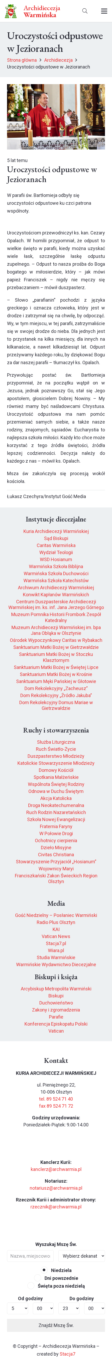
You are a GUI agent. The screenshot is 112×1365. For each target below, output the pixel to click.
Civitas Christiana (56, 854)
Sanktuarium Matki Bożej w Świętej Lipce (56, 667)
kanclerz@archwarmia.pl (56, 1169)
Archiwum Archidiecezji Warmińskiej (56, 587)
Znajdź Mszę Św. (56, 1325)
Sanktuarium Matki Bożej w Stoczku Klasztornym (56, 657)
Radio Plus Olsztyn (56, 922)
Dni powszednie (60, 1278)
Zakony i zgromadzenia (56, 1010)
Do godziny (82, 1298)
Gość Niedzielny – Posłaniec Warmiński (56, 915)
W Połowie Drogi (56, 833)
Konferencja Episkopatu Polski (56, 1024)
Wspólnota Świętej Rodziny (56, 784)
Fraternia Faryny (56, 826)
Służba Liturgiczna (56, 742)
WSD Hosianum (56, 559)
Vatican (56, 1031)
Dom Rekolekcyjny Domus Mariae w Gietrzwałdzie (56, 705)
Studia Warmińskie (56, 957)
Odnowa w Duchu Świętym (56, 791)
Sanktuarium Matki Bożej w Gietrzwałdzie (56, 647)
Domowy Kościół (56, 770)
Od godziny (30, 1298)
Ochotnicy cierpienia (56, 840)
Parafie (56, 1017)
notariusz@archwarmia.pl (56, 1188)
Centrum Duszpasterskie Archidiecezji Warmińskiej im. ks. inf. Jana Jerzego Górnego (56, 604)
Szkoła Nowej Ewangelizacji (56, 819)
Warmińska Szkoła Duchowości (56, 573)
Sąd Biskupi (56, 538)
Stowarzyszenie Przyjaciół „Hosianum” (56, 861)
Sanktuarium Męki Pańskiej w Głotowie (56, 681)
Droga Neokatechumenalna (56, 805)
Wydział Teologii (56, 552)
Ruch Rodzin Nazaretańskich (56, 812)
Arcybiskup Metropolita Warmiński (56, 988)
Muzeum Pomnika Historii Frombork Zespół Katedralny (56, 617)
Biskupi (56, 995)
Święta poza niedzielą (61, 1286)
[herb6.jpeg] (11, 11)
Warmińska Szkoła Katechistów (56, 580)
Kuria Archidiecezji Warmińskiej (56, 531)
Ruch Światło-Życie (56, 749)
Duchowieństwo (56, 1003)
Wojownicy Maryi (56, 868)
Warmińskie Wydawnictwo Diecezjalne (56, 964)
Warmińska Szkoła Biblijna (56, 566)
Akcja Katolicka (56, 798)
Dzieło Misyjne (56, 847)
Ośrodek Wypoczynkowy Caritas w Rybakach (56, 640)
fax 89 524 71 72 (56, 1106)
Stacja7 (67, 1354)
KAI (56, 929)
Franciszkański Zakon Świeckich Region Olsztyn (56, 878)
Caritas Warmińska (56, 545)
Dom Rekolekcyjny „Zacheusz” (56, 688)
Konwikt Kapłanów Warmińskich (56, 594)
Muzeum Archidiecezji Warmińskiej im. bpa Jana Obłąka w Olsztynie (56, 630)
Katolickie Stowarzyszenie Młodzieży (56, 763)
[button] (85, 11)
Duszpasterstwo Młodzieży (56, 756)
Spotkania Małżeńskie (56, 777)
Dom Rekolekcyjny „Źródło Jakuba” (56, 695)
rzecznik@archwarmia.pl (56, 1206)
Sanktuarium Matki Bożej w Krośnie (56, 674)
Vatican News (56, 936)
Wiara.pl (56, 950)
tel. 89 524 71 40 (56, 1099)
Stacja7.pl (56, 943)
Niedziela (61, 1270)
